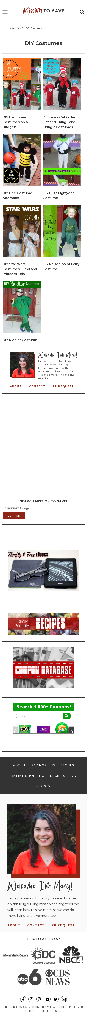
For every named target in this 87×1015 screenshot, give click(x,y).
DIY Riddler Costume (20, 340)
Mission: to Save (43, 11)
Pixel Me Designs (51, 1010)
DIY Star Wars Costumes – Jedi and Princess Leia (20, 269)
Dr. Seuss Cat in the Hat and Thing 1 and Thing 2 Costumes (59, 122)
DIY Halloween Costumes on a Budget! (15, 122)
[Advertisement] (43, 442)
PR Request (63, 386)
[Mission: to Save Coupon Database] (43, 689)
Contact (37, 386)
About (16, 386)
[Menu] (5, 12)
